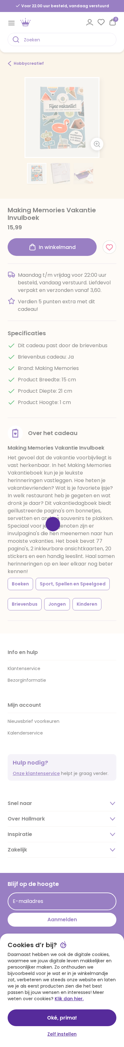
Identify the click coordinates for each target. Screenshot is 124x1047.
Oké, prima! (62, 1017)
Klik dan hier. (69, 999)
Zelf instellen (62, 1034)
